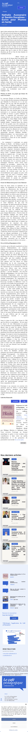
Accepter (14, 719)
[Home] (7, 9)
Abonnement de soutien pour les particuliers (17, 597)
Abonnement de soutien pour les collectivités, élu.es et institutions (17, 605)
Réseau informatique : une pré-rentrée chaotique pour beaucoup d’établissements (18, 466)
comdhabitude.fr (7, 655)
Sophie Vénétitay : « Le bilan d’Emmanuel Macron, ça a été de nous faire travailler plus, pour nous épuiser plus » (18, 485)
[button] (26, 704)
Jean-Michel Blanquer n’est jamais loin (18, 501)
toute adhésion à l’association (21, 417)
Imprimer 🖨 (15, 401)
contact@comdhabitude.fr (10, 653)
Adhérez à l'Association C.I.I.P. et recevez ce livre (17, 575)
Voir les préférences (14, 726)
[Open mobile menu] (18, 2)
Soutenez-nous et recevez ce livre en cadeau (18, 533)
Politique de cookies (13, 730)
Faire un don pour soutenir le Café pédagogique (17, 590)
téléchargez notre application (12, 674)
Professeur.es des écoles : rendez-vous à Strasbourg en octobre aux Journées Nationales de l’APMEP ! (18, 551)
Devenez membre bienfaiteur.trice (17, 582)
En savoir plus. (19, 439)
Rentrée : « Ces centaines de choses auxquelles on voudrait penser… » (18, 518)
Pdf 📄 (24, 401)
